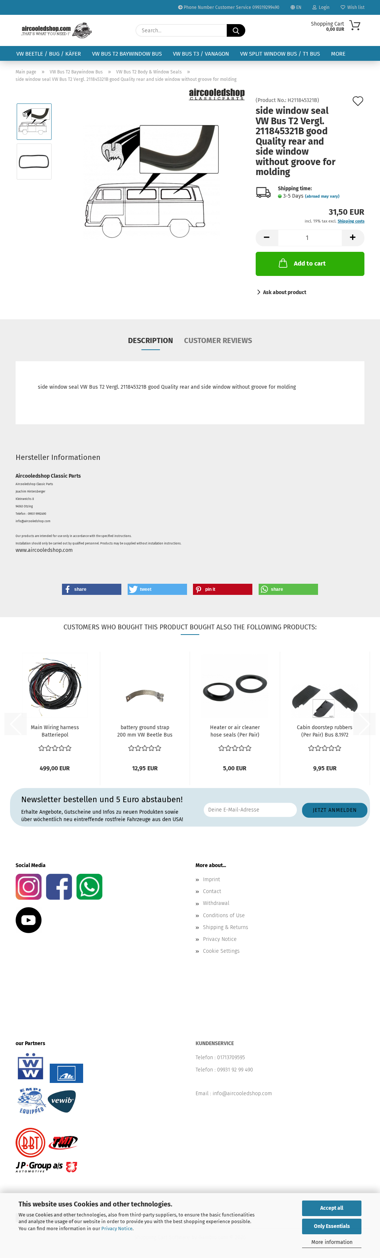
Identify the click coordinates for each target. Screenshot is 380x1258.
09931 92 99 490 (235, 1070)
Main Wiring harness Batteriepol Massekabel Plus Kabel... (55, 731)
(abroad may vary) (322, 196)
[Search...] (236, 30)
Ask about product (284, 292)
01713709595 (231, 1057)
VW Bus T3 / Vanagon (201, 53)
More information (332, 1242)
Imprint (211, 879)
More (338, 53)
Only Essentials (332, 1226)
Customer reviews (218, 340)
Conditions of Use (224, 915)
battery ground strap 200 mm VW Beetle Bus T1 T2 (145, 731)
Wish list (354, 7)
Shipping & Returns (225, 927)
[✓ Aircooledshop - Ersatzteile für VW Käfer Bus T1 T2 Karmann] (57, 30)
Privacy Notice (116, 1228)
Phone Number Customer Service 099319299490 (231, 7)
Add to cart (310, 263)
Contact (212, 891)
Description (150, 340)
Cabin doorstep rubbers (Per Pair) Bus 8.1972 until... (325, 731)
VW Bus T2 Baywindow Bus (127, 53)
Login (323, 7)
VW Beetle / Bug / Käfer (48, 53)
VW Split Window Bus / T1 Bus (280, 53)
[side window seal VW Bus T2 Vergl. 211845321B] (151, 181)
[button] (267, 238)
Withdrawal (216, 903)
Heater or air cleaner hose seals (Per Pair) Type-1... (235, 731)
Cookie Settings (221, 951)
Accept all (331, 1208)
